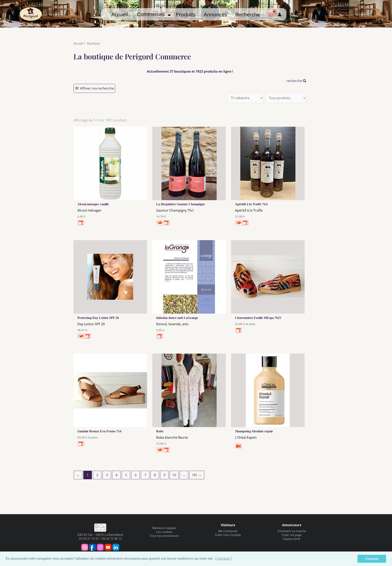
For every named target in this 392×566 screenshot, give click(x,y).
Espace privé (291, 539)
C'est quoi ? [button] (223, 558)
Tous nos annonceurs (164, 536)
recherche (294, 81)
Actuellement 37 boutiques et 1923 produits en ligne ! (190, 71)
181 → (197, 475)
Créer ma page (292, 535)
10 (174, 475)
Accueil (119, 14)
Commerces (152, 14)
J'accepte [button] (372, 558)
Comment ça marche (291, 531)
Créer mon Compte (228, 535)
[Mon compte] (279, 14)
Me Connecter (227, 531)
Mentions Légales (164, 528)
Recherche (247, 14)
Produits (186, 14)
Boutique (93, 43)
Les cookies (164, 532)
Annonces (215, 14)
